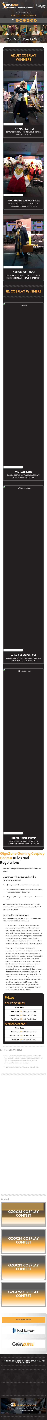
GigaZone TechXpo (23, 1376)
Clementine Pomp (23, 838)
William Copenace (23, 655)
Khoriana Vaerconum (23, 200)
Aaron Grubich (23, 272)
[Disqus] (23, 1105)
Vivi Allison (23, 472)
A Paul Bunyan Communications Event (23, 1389)
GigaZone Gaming (23, 5)
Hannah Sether (24, 129)
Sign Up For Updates (23, 1320)
